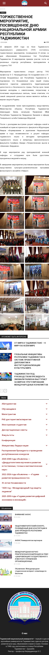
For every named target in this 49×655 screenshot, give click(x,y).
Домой (2, 9)
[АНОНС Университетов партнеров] (6, 543)
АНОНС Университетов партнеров (28, 540)
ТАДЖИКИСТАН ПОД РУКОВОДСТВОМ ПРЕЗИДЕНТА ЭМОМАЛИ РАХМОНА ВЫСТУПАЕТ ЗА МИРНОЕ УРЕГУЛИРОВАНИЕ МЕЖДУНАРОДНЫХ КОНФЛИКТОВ (31, 379)
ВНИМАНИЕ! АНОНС (23, 514)
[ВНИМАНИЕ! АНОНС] (6, 517)
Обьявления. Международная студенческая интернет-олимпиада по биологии (31, 571)
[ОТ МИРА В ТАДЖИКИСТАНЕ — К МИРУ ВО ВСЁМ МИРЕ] (6, 346)
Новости (3, 12)
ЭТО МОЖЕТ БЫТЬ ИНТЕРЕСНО (13, 337)
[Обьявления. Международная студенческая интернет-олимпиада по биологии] (6, 572)
